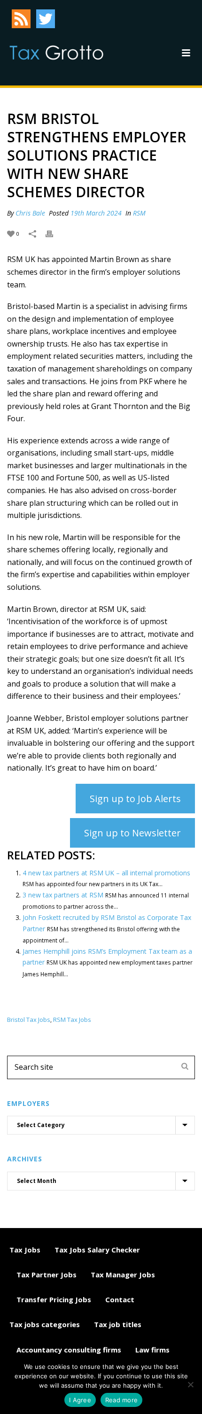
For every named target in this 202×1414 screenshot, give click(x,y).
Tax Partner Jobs (46, 1274)
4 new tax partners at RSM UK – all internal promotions (106, 872)
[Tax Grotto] (56, 53)
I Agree (80, 1400)
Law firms (152, 1349)
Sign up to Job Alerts (135, 798)
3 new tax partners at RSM (63, 894)
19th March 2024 (96, 213)
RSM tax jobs (72, 1020)
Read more (121, 1400)
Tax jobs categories (44, 1324)
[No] (190, 1384)
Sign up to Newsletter (132, 833)
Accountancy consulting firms (68, 1349)
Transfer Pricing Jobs (53, 1299)
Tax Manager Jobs (123, 1274)
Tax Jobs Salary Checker (97, 1249)
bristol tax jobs (28, 1020)
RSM (139, 213)
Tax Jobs (24, 1249)
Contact (119, 1299)
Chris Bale (30, 213)
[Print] (54, 233)
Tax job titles (117, 1324)
